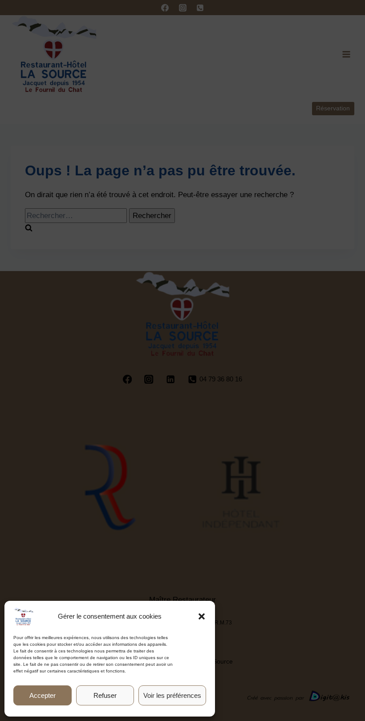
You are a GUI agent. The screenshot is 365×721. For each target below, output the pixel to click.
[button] (201, 616)
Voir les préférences (172, 695)
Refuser (105, 695)
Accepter (42, 695)
